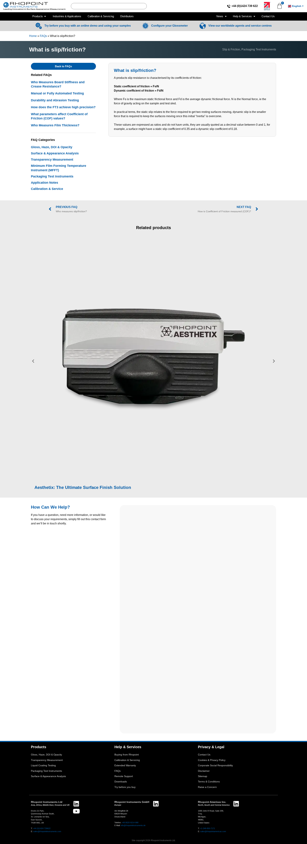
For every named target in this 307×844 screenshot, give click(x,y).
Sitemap (202, 776)
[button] (33, 361)
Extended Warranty (125, 765)
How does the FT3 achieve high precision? (63, 107)
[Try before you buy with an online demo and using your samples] (39, 26)
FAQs (43, 35)
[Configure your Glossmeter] (145, 26)
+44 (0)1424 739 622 (244, 5)
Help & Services (242, 16)
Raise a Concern (207, 787)
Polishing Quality (137, 354)
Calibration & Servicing (127, 760)
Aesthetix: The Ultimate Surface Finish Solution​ (82, 487)
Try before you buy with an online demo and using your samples (87, 25)
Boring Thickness (192, 354)
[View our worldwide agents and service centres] (203, 26)
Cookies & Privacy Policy (211, 760)
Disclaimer (204, 771)
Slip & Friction (231, 49)
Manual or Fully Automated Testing (57, 93)
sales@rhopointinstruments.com (47, 831)
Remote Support (123, 776)
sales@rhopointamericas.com (213, 831)
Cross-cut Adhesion (164, 354)
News (219, 16)
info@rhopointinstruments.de (133, 825)
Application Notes (44, 182)
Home (33, 35)
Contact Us (268, 16)
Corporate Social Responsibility (215, 765)
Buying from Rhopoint (126, 754)
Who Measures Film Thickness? (55, 125)
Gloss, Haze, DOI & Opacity (51, 147)
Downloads (120, 781)
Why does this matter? (133, 349)
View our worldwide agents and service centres (240, 25)
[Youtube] (76, 811)
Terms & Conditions (209, 781)
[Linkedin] (76, 804)
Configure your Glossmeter (169, 25)
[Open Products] (45, 16)
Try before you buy (125, 787)
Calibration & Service (47, 189)
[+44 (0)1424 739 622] (228, 6)
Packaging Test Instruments (258, 49)
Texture (100, 354)
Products (38, 747)
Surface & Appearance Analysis (55, 153)
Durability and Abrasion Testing (55, 100)
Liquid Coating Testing (43, 765)
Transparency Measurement (52, 159)
